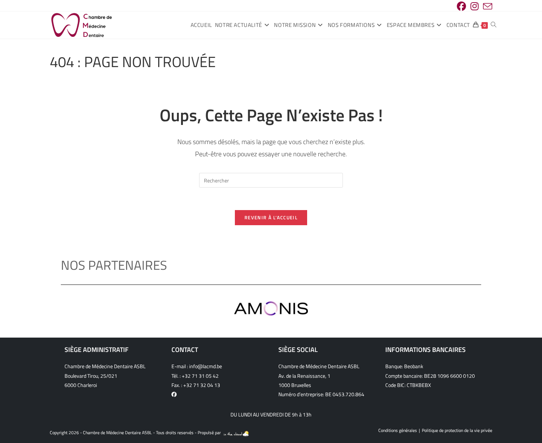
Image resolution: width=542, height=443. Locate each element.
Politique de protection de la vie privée (457, 430)
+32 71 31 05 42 (200, 376)
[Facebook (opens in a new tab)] (461, 6)
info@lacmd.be (205, 366)
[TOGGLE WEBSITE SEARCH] (493, 25)
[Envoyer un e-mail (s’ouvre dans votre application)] (486, 6)
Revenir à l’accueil (271, 217)
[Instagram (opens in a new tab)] (474, 6)
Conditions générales (397, 430)
